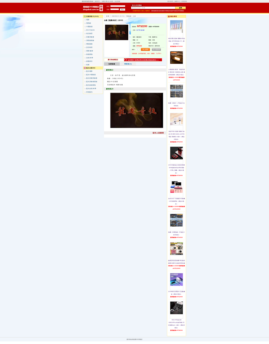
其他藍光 (89, 92)
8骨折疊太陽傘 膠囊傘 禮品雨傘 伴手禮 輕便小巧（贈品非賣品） (176, 41)
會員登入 (97, 1)
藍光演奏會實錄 (91, 81)
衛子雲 (138, 30)
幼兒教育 (89, 33)
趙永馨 (142, 30)
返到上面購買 (158, 133)
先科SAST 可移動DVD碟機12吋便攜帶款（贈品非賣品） (176, 201)
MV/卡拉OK (90, 30)
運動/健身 (89, 51)
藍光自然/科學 (91, 88)
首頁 (107, 16)
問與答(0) (128, 64)
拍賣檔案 (112, 64)
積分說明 (170, 1)
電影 (87, 19)
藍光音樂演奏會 (91, 78)
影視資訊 (184, 1)
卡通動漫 (89, 26)
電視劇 (88, 23)
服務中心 (177, 1)
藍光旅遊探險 (91, 85)
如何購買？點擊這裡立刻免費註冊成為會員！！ (143, 60)
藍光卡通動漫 (91, 74)
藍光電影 (89, 71)
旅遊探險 (89, 54)
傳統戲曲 (89, 44)
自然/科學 (89, 58)
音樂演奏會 (90, 37)
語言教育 (89, 47)
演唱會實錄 (90, 40)
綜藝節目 (89, 61)
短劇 (87, 65)
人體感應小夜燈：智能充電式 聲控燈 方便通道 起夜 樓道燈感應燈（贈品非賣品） (176, 72)
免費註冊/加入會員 (107, 1)
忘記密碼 (117, 1)
